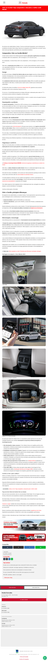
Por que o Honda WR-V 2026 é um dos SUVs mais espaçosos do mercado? (18, 572)
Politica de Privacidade (24, 656)
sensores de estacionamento (8, 181)
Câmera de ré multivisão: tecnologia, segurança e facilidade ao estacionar (18, 567)
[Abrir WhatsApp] (45, 658)
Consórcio (4, 503)
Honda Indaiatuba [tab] (35, 587)
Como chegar (24, 599)
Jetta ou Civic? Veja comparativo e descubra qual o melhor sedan (23, 488)
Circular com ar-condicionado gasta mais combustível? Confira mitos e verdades (20, 565)
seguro (9, 503)
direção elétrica (31, 460)
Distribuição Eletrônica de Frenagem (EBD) (23, 469)
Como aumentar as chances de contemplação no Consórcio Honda (17, 569)
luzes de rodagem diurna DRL (24, 87)
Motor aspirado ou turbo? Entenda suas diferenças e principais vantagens (25, 251)
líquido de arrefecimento (37, 208)
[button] (4, 2)
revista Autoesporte (16, 126)
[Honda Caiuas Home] (24, 2)
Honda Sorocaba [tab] (12, 587)
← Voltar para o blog (7, 577)
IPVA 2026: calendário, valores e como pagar (12, 574)
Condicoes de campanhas (24, 659)
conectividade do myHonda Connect (25, 174)
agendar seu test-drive (36, 510)
